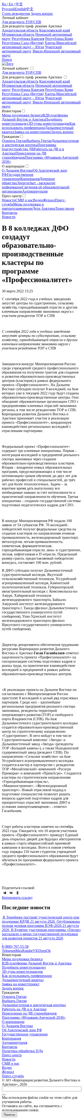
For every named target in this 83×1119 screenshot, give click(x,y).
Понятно (9, 1114)
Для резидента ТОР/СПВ (21, 22)
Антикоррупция (34, 191)
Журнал (49, 200)
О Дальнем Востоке (17, 170)
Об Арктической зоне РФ (22, 1030)
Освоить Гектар (14, 141)
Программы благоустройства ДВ (29, 147)
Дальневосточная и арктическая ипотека (34, 1005)
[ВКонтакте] (11, 893)
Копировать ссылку (17, 898)
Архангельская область (20, 30)
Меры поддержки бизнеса (22, 115)
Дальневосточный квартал (23, 980)
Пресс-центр (12, 1055)
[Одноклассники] (17, 893)
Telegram (8, 951)
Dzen (42, 951)
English (20, 9)
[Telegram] (4, 893)
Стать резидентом (16, 14)
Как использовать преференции (38, 126)
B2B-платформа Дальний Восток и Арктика (35, 117)
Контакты (9, 213)
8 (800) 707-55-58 (15, 946)
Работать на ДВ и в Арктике (24, 1009)
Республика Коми (59, 39)
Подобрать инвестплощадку (24, 967)
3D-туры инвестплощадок (48, 124)
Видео (38, 200)
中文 (29, 9)
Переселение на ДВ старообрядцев (24, 155)
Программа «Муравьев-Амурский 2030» (33, 1017)
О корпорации (13, 1022)
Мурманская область (18, 34)
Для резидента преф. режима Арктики (32, 77)
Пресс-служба (13, 1076)
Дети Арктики (44, 208)
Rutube (27, 951)
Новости (8, 200)
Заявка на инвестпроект (33, 132)
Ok (48, 951)
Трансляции (64, 208)
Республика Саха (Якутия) (23, 43)
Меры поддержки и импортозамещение (23, 206)
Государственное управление (17, 177)
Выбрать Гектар (39, 141)
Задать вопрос (63, 132)
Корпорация (29, 179)
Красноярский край (54, 30)
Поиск (7, 59)
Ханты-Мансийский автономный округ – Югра (39, 45)
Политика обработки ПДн (22, 1051)
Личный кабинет (15, 68)
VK (35, 951)
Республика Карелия (28, 39)
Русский (8, 9)
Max (18, 951)
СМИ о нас (24, 200)
